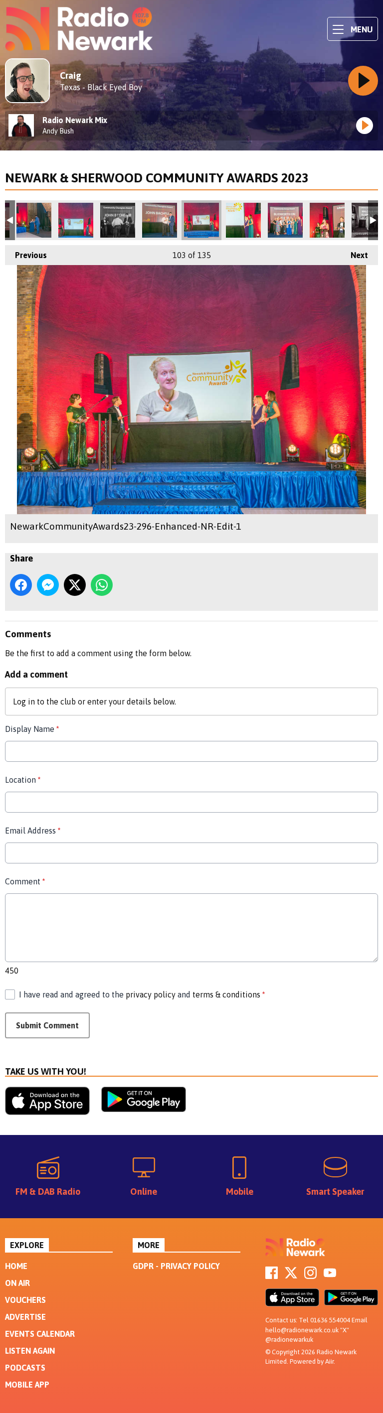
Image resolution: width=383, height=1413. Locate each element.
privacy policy (151, 994)
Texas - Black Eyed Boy (101, 87)
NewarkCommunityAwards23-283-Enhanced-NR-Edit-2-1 (75, 220)
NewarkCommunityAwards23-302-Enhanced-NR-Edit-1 (285, 220)
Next (354, 255)
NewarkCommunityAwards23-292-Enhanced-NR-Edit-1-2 (159, 220)
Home (16, 1266)
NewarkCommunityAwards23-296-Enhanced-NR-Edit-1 (201, 220)
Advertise (25, 1316)
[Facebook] (271, 1276)
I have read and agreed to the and (142, 994)
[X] (291, 1276)
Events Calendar (40, 1333)
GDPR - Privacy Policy (176, 1266)
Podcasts (25, 1367)
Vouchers (25, 1299)
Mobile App (27, 1384)
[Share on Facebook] (21, 585)
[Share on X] (75, 585)
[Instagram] (310, 1276)
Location (22, 779)
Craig (70, 75)
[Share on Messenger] (48, 585)
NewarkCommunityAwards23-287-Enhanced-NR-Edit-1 (117, 220)
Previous (26, 255)
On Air (17, 1282)
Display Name (32, 728)
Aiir (329, 1361)
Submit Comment (47, 1025)
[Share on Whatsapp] (102, 585)
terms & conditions (226, 994)
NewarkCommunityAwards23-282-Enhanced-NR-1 (33, 220)
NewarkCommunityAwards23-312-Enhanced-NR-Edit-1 (327, 220)
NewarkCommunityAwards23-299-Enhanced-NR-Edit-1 (243, 220)
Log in (24, 701)
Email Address (32, 830)
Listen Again (30, 1350)
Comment (25, 881)
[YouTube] (330, 1276)
